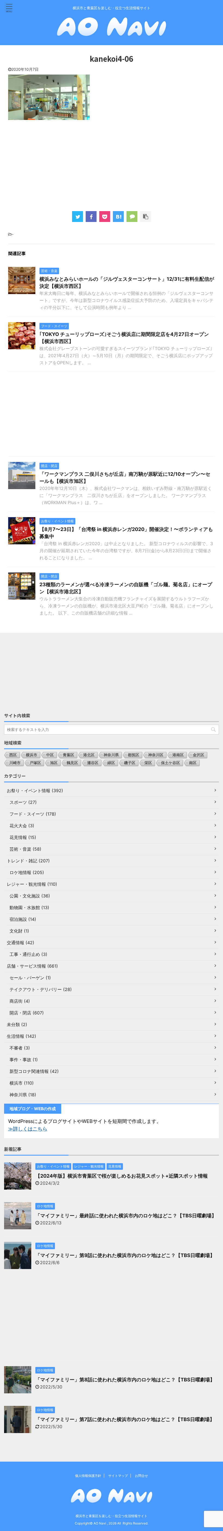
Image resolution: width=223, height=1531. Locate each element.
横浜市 (31, 754)
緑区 (111, 762)
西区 (13, 754)
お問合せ (141, 1476)
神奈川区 (155, 754)
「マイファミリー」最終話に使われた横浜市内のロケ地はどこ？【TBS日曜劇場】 (125, 1215)
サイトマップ (118, 1476)
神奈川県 (111, 754)
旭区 (54, 762)
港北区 (89, 754)
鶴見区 (72, 762)
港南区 (178, 754)
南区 (193, 762)
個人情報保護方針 (88, 1476)
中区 (50, 754)
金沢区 (198, 754)
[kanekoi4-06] (118, 216)
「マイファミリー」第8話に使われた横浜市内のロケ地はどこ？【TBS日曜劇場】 (125, 1379)
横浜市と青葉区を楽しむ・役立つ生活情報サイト (111, 1516)
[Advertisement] (111, 165)
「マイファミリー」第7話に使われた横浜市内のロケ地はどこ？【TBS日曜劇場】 (125, 1419)
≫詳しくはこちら (27, 1129)
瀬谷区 (92, 762)
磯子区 (129, 762)
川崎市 (15, 762)
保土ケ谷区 (170, 762)
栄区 (148, 762)
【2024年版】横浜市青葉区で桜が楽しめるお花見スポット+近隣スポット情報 (121, 1176)
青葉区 (68, 754)
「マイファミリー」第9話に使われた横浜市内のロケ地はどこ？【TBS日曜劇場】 (125, 1255)
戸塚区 (35, 762)
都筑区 (133, 754)
